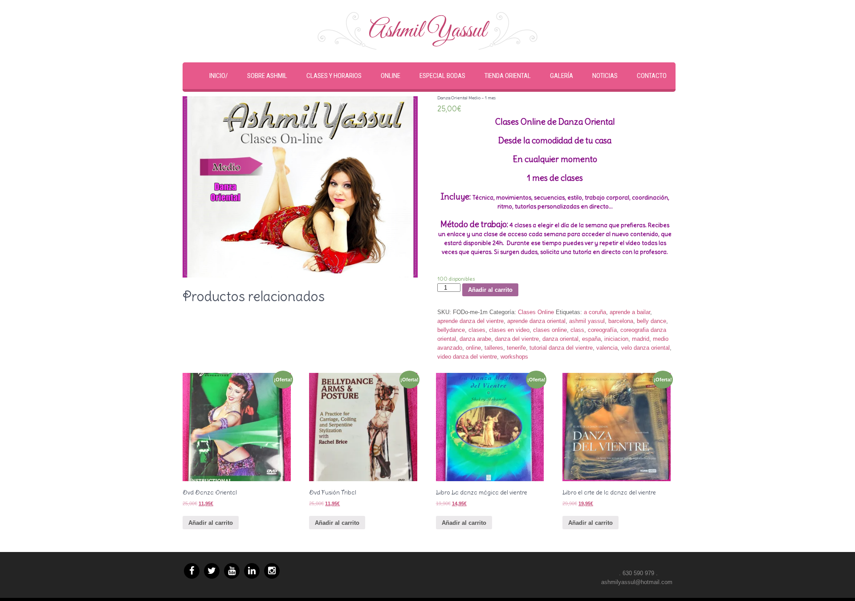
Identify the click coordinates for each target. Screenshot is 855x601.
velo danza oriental (645, 347)
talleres (493, 347)
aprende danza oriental (536, 321)
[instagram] (272, 571)
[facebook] (192, 571)
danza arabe (475, 338)
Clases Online (536, 312)
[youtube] (232, 571)
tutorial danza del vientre (561, 347)
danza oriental (560, 338)
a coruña (595, 312)
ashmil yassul (587, 321)
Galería (561, 76)
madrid (640, 338)
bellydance (451, 330)
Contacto (652, 76)
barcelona (620, 321)
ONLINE (390, 76)
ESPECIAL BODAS (442, 76)
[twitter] (212, 571)
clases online (550, 330)
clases (476, 330)
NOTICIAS (605, 76)
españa (591, 338)
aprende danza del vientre (470, 321)
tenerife (516, 347)
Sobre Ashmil (267, 76)
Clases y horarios (334, 76)
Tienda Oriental (507, 76)
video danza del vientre (467, 356)
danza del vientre (517, 338)
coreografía (602, 330)
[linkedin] (252, 571)
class (577, 330)
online (473, 347)
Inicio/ (218, 76)
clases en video (509, 330)
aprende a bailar (630, 312)
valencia (607, 347)
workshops (514, 356)
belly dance (651, 321)
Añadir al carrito (490, 289)
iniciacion (616, 338)
